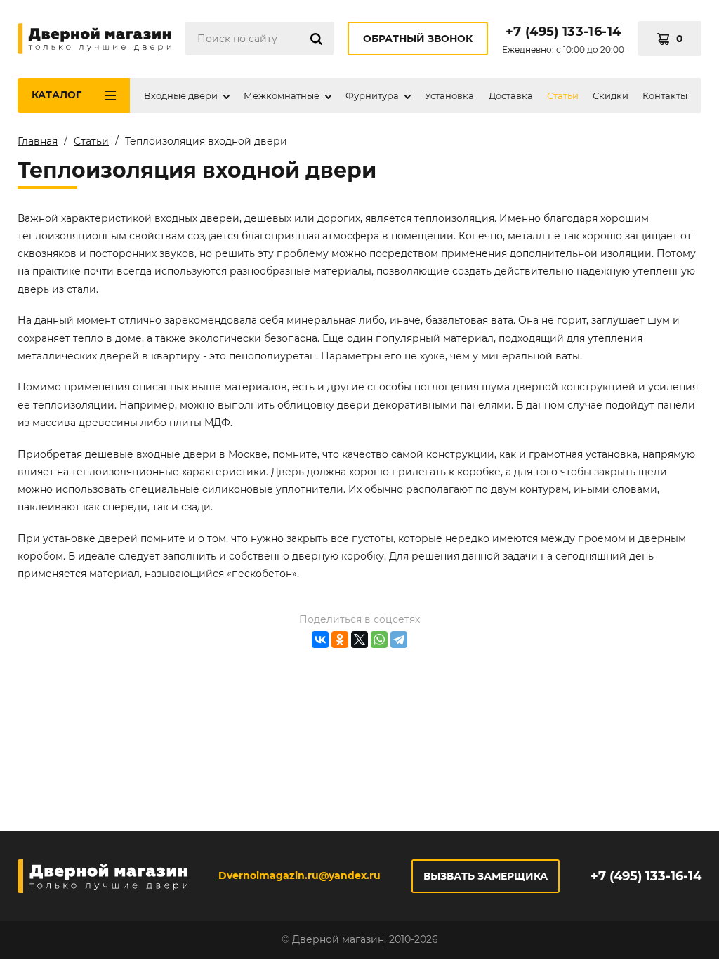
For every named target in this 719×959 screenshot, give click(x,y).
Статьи (563, 95)
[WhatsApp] (379, 639)
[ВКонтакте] (320, 639)
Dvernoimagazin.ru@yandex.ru (299, 875)
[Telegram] (398, 639)
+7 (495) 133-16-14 (563, 31)
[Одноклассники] (339, 639)
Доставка (511, 95)
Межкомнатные (281, 95)
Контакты (664, 95)
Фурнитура (372, 95)
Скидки (610, 95)
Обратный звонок (418, 38)
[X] (359, 639)
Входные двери (181, 95)
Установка (449, 95)
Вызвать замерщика (485, 876)
